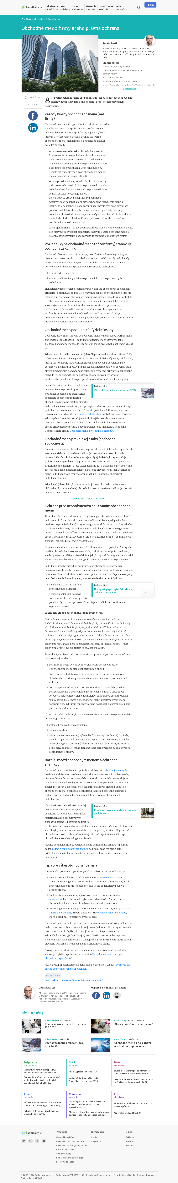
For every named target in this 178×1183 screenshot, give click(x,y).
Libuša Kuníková (64, 1020)
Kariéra (129, 1141)
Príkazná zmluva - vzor (113, 77)
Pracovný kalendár (65, 1162)
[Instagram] (37, 1141)
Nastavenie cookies (146, 1175)
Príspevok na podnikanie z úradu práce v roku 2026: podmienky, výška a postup (42, 1104)
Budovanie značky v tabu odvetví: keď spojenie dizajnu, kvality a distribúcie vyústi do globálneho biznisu (41, 1080)
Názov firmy (53, 975)
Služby (150, 4)
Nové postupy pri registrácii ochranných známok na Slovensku (115, 591)
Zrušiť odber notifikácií (31, 1178)
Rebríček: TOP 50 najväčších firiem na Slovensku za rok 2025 (42, 1112)
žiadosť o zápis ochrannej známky (69, 848)
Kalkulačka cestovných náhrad (70, 1141)
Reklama (130, 1137)
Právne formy (52, 19)
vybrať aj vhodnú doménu (112, 912)
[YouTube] (44, 1141)
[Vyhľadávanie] (139, 7)
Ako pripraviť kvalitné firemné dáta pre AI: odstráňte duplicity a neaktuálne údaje (89, 1113)
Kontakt (130, 1145)
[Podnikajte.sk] (32, 8)
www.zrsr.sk (110, 877)
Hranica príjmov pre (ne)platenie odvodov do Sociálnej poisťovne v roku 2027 (133, 1080)
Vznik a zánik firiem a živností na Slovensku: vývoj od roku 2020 (84, 1079)
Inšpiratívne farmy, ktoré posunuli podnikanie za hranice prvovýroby (40, 1071)
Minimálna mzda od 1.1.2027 (127, 1113)
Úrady (94, 1137)
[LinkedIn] (24, 1141)
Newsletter (96, 1141)
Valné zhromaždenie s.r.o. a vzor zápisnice (122, 81)
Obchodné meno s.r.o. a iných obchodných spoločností (133, 1044)
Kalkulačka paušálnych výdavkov (71, 1145)
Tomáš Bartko (63, 1039)
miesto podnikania (89, 414)
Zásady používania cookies (98, 1175)
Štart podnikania (34, 19)
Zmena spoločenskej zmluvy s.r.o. (118, 66)
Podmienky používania (124, 1175)
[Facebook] (30, 1141)
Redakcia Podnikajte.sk (137, 1020)
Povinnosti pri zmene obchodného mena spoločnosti (115, 812)
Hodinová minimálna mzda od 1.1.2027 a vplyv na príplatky (133, 1105)
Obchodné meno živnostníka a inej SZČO (115, 390)
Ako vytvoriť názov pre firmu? (133, 1024)
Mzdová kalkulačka (65, 1137)
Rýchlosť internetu (65, 1149)
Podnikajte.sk (62, 1175)
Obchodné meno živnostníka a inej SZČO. (92, 430)
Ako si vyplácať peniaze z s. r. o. (83, 1072)
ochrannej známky (114, 770)
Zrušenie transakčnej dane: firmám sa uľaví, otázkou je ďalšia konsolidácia (132, 1072)
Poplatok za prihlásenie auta (69, 1158)
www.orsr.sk (55, 899)
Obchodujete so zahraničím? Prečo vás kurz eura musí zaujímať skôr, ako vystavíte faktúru (87, 1104)
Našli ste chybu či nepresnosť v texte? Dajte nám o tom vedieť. (74, 980)
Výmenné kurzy (63, 1154)
